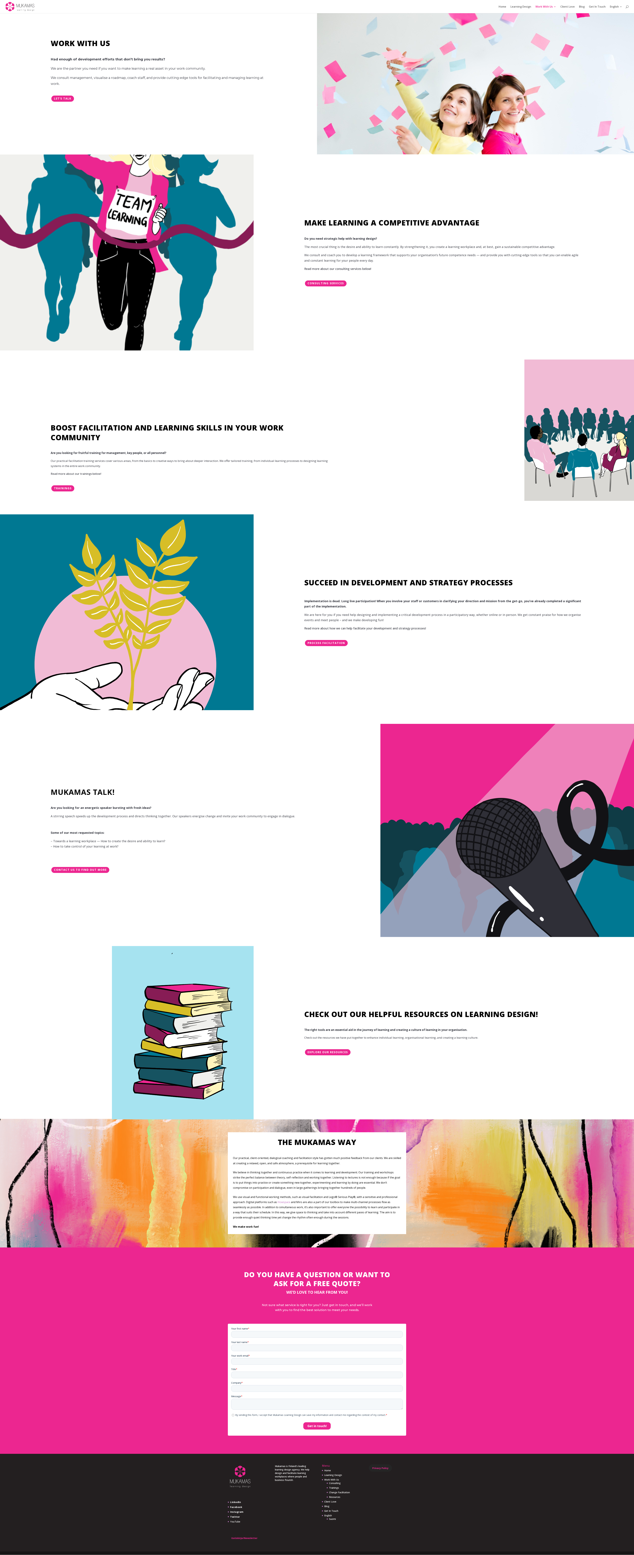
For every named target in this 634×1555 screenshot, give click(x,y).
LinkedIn (235, 1502)
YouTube (235, 1521)
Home (502, 6)
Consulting (335, 1483)
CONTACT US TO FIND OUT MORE (80, 870)
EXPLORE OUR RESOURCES (328, 1052)
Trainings (334, 1487)
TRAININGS (63, 488)
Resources (334, 1497)
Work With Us (544, 6)
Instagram (237, 1511)
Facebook (236, 1507)
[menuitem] (616, 9)
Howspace (284, 1202)
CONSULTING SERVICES (326, 283)
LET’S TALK (62, 98)
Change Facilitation (339, 1492)
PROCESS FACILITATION (326, 643)
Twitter (235, 1516)
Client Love (567, 6)
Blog (582, 6)
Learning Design (521, 6)
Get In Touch (597, 6)
